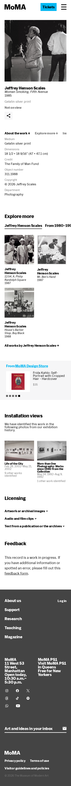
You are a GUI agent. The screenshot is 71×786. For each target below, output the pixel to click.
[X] (29, 690)
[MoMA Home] (15, 7)
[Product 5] (19, 396)
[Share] (8, 116)
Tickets (48, 7)
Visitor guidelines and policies (27, 768)
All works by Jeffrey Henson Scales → (32, 345)
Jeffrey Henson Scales (25, 88)
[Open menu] (63, 7)
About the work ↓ (17, 133)
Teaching (13, 627)
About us (13, 600)
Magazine (13, 636)
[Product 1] (7, 396)
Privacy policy (15, 760)
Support (12, 609)
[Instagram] (8, 690)
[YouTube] (19, 706)
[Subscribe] (64, 728)
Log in (62, 600)
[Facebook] (19, 690)
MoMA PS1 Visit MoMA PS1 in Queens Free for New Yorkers (52, 667)
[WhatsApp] (8, 706)
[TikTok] (19, 698)
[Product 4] (16, 396)
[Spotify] (29, 698)
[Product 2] (10, 396)
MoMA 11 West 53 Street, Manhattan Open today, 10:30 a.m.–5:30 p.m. (16, 670)
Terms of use (39, 760)
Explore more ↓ (46, 133)
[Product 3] (13, 396)
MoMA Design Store (31, 366)
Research (13, 618)
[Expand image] (35, 51)
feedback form (16, 573)
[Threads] (8, 698)
